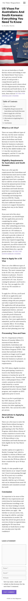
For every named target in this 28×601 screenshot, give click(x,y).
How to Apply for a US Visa (12, 113)
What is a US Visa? (10, 106)
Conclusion (8, 123)
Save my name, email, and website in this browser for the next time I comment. (14, 584)
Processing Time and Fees (12, 116)
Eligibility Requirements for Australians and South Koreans (14, 110)
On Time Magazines (11, 3)
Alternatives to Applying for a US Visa (13, 119)
